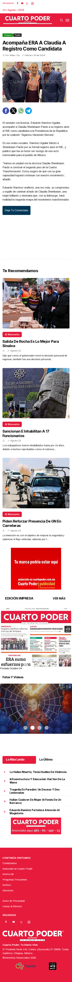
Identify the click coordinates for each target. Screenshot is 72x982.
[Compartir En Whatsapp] (21, 113)
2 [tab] (32, 664)
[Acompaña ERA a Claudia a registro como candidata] (36, 82)
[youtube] (22, 3)
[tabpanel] (36, 639)
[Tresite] (26, 966)
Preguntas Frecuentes (15, 879)
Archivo (7, 884)
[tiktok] (32, 3)
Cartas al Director (12, 906)
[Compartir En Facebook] (6, 113)
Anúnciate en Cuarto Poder (17, 868)
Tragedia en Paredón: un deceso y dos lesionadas (35, 791)
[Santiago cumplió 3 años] (36, 713)
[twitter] (27, 3)
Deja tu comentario (16, 210)
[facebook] (17, 3)
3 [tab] (40, 664)
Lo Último (46, 759)
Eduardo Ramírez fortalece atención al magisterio (34, 811)
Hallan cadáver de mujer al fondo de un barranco (35, 801)
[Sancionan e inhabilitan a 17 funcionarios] (36, 393)
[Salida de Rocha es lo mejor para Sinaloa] (36, 303)
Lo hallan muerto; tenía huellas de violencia (38, 772)
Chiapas (8, 35)
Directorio (8, 890)
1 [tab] (25, 664)
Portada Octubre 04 (11, 668)
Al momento (12, 334)
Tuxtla (17, 35)
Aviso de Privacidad (14, 900)
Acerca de (8, 874)
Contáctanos (10, 863)
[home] (28, 20)
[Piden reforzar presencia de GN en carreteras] (36, 483)
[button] (36, 654)
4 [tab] (47, 664)
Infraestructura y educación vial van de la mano (37, 780)
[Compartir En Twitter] (13, 113)
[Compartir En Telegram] (28, 113)
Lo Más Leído (15, 759)
